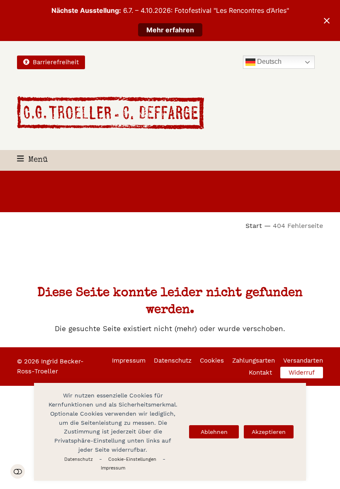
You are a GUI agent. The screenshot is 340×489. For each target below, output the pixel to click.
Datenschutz (78, 459)
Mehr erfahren (170, 30)
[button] (32, 160)
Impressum (113, 468)
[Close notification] (327, 21)
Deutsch (268, 61)
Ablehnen (214, 431)
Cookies (212, 360)
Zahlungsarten (253, 360)
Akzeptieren (269, 431)
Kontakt (260, 372)
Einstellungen (17, 471)
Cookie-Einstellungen (132, 459)
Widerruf (302, 372)
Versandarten (303, 360)
